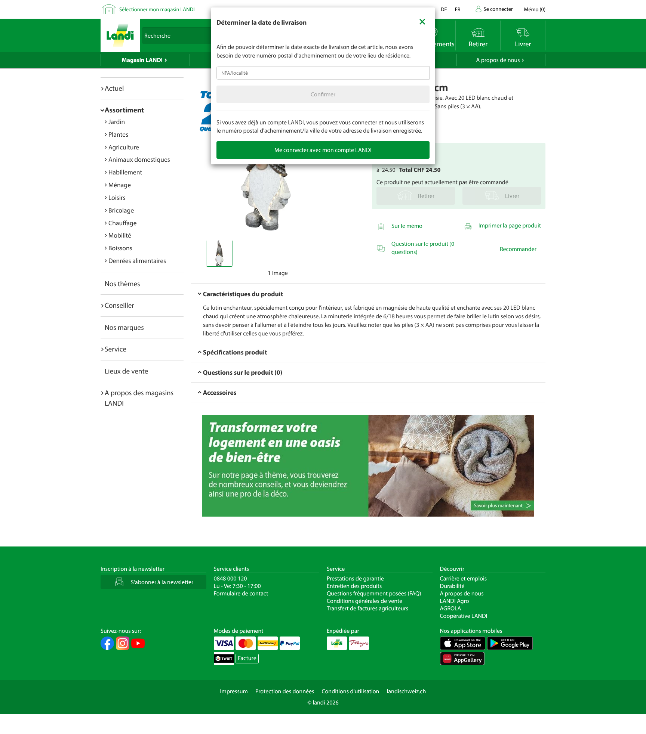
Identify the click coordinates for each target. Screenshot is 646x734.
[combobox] (323, 72)
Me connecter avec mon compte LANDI (323, 150)
